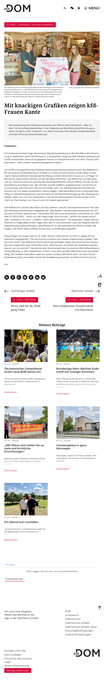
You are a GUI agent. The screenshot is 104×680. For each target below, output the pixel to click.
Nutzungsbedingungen (79, 630)
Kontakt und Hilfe (15, 650)
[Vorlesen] (99, 285)
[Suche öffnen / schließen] (65, 8)
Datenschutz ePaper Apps (81, 626)
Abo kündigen (13, 654)
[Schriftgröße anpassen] (99, 276)
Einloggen (10, 564)
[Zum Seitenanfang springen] (99, 607)
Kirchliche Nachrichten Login (18, 660)
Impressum (72, 615)
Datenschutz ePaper (77, 622)
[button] (6, 277)
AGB (67, 611)
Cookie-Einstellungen (78, 634)
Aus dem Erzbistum (43, 24)
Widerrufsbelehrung (16, 665)
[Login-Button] (79, 8)
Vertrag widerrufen (17, 670)
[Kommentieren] (72, 8)
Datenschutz (72, 618)
